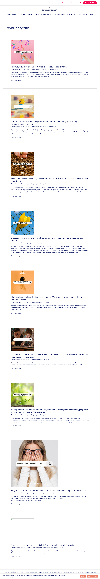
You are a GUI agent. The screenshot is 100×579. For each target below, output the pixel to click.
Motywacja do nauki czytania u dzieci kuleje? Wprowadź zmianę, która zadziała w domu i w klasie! (46, 298)
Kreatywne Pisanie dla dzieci (65, 14)
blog (91, 14)
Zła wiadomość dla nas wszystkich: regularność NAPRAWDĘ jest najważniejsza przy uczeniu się (49, 180)
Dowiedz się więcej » (16, 80)
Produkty (82, 14)
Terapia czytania (35, 69)
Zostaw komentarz (16, 69)
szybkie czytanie (26, 69)
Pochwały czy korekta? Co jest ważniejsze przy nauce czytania (39, 66)
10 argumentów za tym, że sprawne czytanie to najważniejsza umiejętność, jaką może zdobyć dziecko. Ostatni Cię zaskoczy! (49, 411)
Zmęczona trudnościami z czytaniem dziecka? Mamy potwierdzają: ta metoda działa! (48, 490)
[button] (90, 2)
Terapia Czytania (26, 14)
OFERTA (24, 547)
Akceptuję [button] (83, 576)
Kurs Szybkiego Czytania (43, 14)
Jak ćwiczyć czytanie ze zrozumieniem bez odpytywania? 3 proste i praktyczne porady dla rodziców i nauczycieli (49, 355)
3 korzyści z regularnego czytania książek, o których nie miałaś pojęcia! (42, 545)
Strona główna (12, 14)
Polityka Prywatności (92, 576)
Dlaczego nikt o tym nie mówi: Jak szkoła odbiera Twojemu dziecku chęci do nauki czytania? (47, 239)
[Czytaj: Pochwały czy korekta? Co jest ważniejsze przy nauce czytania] (22, 52)
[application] (86, 14)
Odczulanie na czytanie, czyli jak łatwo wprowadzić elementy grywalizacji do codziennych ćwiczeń (44, 122)
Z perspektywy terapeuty (47, 69)
